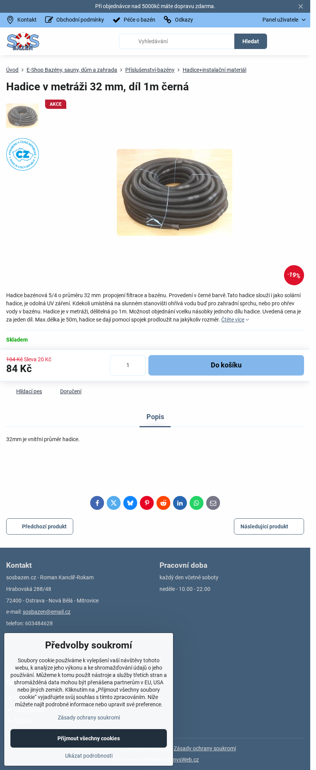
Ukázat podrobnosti (89, 756)
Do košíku (226, 365)
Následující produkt (264, 526)
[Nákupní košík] (282, 41)
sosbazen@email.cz (47, 612)
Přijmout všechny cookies (88, 738)
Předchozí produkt (44, 526)
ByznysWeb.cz (181, 759)
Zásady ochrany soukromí (205, 748)
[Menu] (301, 41)
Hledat (250, 41)
